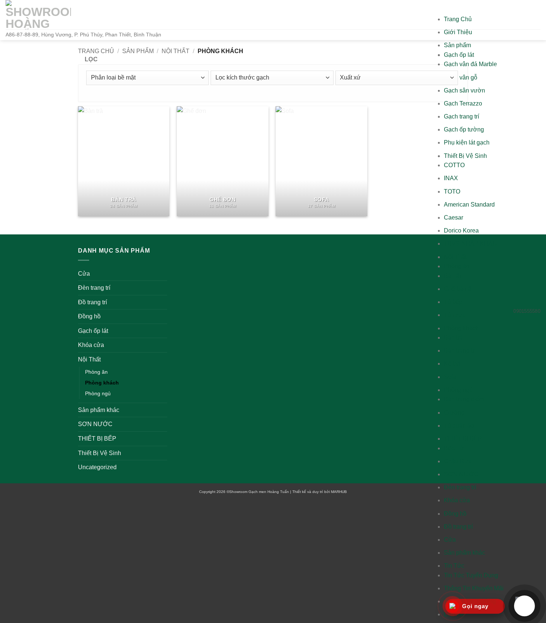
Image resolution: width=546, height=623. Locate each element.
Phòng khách (461, 328)
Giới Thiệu (458, 32)
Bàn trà (453, 337)
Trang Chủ (458, 19)
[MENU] (451, 7)
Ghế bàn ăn (459, 289)
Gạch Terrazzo (463, 103)
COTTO (454, 165)
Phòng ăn (456, 266)
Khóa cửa (457, 500)
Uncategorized (97, 467)
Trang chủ (96, 51)
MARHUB (339, 492)
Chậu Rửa (458, 461)
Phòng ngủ (458, 390)
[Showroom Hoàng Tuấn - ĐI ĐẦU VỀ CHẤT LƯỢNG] (38, 14)
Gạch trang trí (461, 116)
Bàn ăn (453, 276)
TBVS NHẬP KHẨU (470, 243)
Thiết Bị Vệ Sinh (465, 156)
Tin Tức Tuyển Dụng (471, 575)
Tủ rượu (455, 315)
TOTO (452, 191)
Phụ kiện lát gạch (467, 142)
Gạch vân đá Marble (470, 64)
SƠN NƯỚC (461, 474)
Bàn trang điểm (464, 399)
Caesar (453, 217)
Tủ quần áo (459, 425)
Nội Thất (455, 257)
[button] (89, 59)
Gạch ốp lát (459, 55)
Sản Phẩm (138, 51)
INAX (451, 178)
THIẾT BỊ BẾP (463, 438)
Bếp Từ (454, 448)
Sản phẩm (457, 45)
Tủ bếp (453, 302)
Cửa (450, 539)
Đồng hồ (455, 513)
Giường (454, 412)
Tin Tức (454, 565)
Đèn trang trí (460, 487)
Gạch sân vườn (464, 90)
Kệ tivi (452, 363)
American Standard (469, 204)
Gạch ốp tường (464, 129)
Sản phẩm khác (464, 552)
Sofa (450, 377)
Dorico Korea (461, 230)
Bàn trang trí (460, 350)
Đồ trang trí (458, 526)
